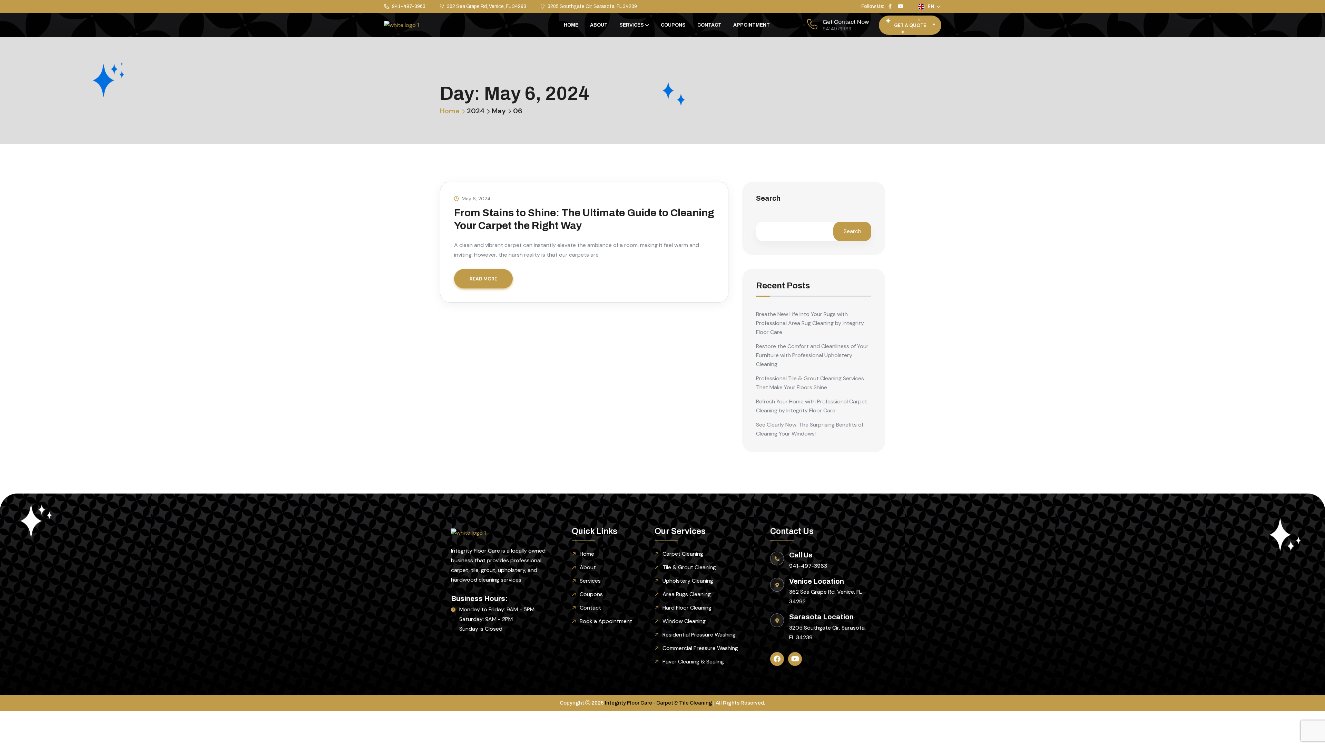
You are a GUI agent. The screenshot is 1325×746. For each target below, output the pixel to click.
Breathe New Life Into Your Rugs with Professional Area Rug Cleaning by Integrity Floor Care (810, 323)
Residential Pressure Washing (699, 634)
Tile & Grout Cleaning (689, 567)
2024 (475, 110)
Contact (709, 25)
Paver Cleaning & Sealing (693, 661)
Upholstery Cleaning (687, 580)
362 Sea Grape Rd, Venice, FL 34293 (486, 6)
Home (571, 25)
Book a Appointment (606, 621)
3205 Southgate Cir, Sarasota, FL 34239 (592, 6)
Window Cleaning (684, 621)
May (499, 110)
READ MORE (483, 279)
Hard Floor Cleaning (686, 607)
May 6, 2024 (476, 198)
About (599, 25)
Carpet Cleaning (682, 553)
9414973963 (837, 29)
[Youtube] (795, 659)
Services (631, 25)
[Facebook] (777, 659)
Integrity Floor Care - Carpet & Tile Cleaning (658, 703)
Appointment (751, 25)
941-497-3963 (408, 6)
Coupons (673, 25)
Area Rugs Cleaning (686, 594)
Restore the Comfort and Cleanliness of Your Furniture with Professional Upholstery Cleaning (812, 355)
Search (768, 198)
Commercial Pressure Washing (700, 648)
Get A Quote (910, 25)
